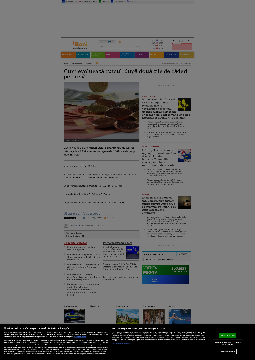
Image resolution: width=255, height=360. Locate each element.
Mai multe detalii (80, 337)
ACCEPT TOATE (228, 336)
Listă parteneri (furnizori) (121, 343)
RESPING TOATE (228, 352)
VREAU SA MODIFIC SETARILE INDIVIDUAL (228, 343)
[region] (127, 342)
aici (21, 349)
